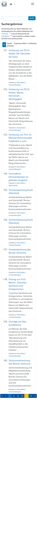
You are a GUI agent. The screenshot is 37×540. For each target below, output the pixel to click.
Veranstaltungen (15, 85)
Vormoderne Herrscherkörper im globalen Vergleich (18, 176)
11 (14, 396)
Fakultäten (5, 36)
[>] (35, 396)
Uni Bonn (4, 34)
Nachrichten (13, 185)
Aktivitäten (21, 83)
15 (31, 396)
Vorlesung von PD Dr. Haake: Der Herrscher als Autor (19, 53)
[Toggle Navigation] (32, 4)
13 (22, 396)
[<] (2, 396)
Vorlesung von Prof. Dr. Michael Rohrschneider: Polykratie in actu (21, 138)
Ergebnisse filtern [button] (20, 43)
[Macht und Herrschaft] (4, 4)
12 (18, 396)
